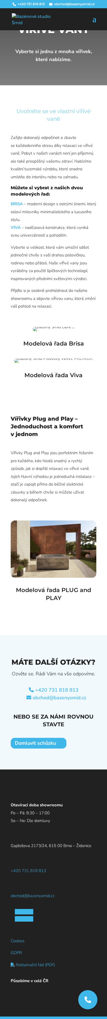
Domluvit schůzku (35, 743)
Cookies (17, 941)
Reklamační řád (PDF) (35, 965)
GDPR (16, 952)
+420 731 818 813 (56, 690)
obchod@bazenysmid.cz (59, 697)
